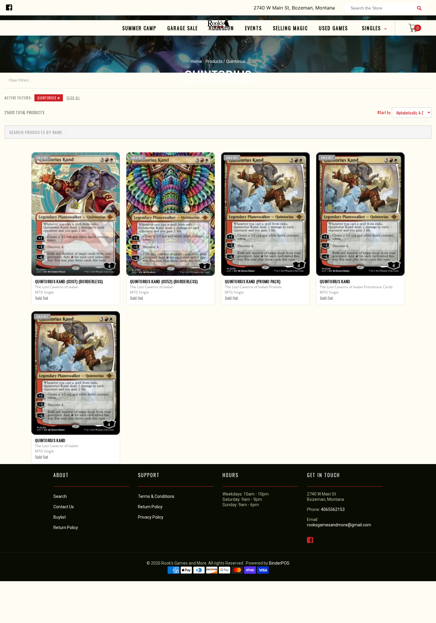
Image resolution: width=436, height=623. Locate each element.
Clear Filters (19, 80)
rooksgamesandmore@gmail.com (339, 524)
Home (196, 61)
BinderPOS (279, 563)
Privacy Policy (150, 517)
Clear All (73, 97)
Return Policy (150, 506)
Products (214, 61)
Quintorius (46, 97)
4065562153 (333, 509)
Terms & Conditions (156, 496)
